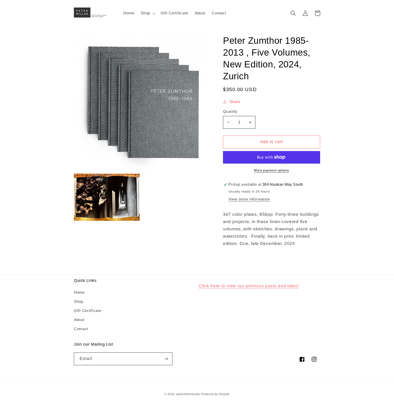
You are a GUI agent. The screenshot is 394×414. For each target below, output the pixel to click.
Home (79, 292)
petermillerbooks (188, 394)
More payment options (271, 170)
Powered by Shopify (215, 394)
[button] (147, 13)
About (79, 320)
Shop (78, 301)
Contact (81, 329)
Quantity (230, 111)
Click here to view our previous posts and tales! (249, 285)
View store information (249, 199)
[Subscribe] (166, 358)
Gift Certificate (87, 311)
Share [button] (234, 102)
